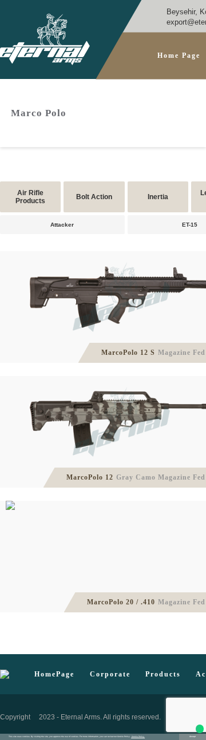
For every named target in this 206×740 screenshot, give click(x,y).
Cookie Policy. (138, 736)
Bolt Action (94, 197)
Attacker (62, 224)
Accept (192, 736)
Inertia (158, 197)
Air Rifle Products (30, 197)
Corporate (110, 674)
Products (163, 674)
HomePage (54, 674)
